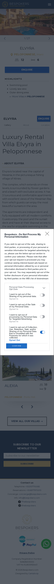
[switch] (42, 295)
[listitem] (27, 288)
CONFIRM (16, 346)
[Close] (48, 234)
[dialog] (27, 292)
